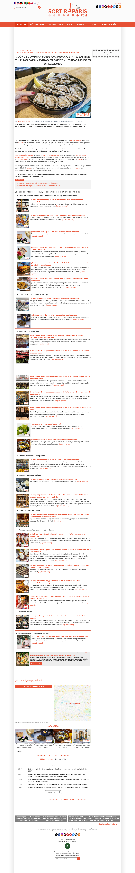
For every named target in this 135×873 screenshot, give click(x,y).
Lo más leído (60, 759)
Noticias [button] (21, 24)
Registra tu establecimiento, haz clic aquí (28, 680)
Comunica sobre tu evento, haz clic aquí (28, 682)
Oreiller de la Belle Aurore (50, 155)
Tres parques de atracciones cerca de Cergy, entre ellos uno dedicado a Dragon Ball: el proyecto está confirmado (58, 780)
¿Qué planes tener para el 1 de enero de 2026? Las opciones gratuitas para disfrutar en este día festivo (81, 745)
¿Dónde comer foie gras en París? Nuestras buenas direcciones (38, 186)
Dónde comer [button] (37, 24)
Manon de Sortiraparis (25, 121)
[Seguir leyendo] (62, 206)
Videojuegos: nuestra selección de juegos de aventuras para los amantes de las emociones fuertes (28, 818)
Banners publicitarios (43, 829)
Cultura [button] (52, 24)
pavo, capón (23, 160)
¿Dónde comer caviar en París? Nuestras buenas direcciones (43, 745)
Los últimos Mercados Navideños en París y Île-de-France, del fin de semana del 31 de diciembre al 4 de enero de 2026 (106, 818)
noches (20, 143)
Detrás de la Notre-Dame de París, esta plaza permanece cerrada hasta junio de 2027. (57, 770)
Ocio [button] (61, 24)
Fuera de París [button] (109, 24)
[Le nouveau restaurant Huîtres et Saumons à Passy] (53, 92)
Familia (80, 24)
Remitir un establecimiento (77, 829)
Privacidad (74, 831)
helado (28, 168)
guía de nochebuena (29, 722)
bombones (76, 168)
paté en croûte (27, 155)
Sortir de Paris (84, 831)
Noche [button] (70, 24)
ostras (78, 155)
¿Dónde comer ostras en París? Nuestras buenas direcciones (37, 183)
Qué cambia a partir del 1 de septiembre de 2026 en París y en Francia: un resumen (58, 784)
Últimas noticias (46, 759)
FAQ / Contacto (93, 829)
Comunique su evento (59, 829)
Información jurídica (62, 831)
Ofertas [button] (92, 24)
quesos (79, 160)
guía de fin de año (42, 722)
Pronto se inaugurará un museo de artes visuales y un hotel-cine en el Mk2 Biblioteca (58, 787)
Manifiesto (50, 831)
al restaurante (75, 140)
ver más (51, 792)
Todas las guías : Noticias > (108, 824)
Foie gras (18, 155)
